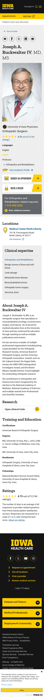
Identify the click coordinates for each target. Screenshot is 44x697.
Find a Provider (12, 31)
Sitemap (5, 662)
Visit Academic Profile (19, 170)
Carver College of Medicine (13, 665)
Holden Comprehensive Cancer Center (17, 668)
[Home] (9, 7)
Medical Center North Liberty (25, 228)
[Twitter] (18, 558)
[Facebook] (10, 558)
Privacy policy (6, 685)
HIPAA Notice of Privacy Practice (15, 637)
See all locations (20, 572)
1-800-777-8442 (22, 588)
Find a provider (19, 576)
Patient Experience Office (12, 648)
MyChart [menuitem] (27, 16)
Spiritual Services (9, 654)
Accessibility (25, 641)
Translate (28, 6)
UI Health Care (17, 662)
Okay (22, 690)
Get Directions (15, 239)
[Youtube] (26, 558)
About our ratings (17, 520)
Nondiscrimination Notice (12, 634)
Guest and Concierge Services (14, 651)
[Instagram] (33, 558)
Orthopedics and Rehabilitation (19, 259)
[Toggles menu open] (40, 6)
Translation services (10, 645)
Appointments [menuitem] (9, 16)
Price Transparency (10, 657)
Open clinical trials (15, 409)
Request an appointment (23, 567)
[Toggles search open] (37, 6)
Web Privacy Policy (10, 641)
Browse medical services (23, 580)
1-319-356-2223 (14, 205)
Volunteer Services (25, 654)
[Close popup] (42, 671)
